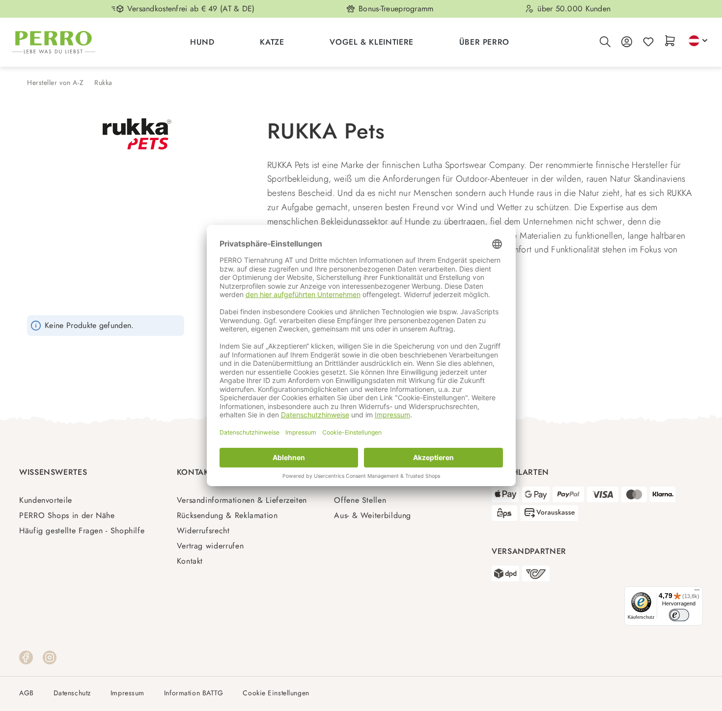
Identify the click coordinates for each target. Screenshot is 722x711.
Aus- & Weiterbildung (372, 515)
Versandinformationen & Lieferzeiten (242, 500)
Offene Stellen (360, 500)
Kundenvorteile (45, 500)
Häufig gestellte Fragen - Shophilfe (81, 530)
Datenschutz (72, 693)
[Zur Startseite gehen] (53, 42)
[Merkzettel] (648, 42)
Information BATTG (193, 693)
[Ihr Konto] (627, 42)
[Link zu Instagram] (49, 656)
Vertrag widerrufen (210, 545)
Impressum (127, 693)
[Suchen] (605, 42)
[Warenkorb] (670, 41)
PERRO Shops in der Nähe (67, 515)
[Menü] (697, 592)
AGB (26, 693)
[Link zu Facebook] (26, 656)
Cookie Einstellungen (276, 693)
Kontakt (190, 561)
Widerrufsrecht (203, 530)
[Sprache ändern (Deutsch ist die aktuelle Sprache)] (698, 41)
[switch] (679, 615)
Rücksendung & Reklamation (227, 515)
